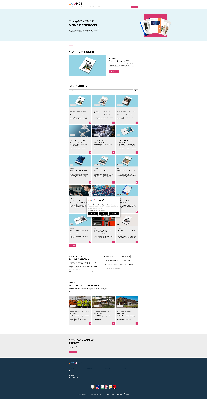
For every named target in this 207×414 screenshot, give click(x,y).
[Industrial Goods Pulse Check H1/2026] (103, 131)
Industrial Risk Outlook (79, 230)
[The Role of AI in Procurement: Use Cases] (80, 190)
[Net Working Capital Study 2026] (127, 131)
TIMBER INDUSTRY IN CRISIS (126, 170)
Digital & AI (83, 6)
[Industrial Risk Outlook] (80, 220)
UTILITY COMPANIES (100, 170)
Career (129, 3)
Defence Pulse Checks (124, 256)
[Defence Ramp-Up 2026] (87, 65)
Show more (72, 245)
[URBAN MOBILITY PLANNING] (127, 101)
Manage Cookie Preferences (95, 394)
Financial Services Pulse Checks (112, 268)
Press (133, 3)
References (100, 6)
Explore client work (75, 327)
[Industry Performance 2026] (80, 160)
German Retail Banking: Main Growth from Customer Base (102, 232)
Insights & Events (92, 6)
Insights (71, 44)
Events (78, 44)
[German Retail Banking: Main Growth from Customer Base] (103, 220)
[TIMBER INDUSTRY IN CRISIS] (127, 160)
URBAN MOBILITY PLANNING (126, 111)
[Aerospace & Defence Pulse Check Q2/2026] (80, 131)
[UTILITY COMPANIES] (103, 160)
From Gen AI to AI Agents (126, 230)
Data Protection (85, 394)
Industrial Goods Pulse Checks (111, 260)
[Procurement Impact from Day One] (80, 302)
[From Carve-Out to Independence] (127, 302)
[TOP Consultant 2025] (114, 387)
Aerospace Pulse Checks (110, 256)
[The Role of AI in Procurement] (103, 190)
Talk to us (74, 351)
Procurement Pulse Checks (110, 264)
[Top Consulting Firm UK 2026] (93, 387)
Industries (71, 6)
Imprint (79, 394)
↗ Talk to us (134, 6)
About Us (124, 3)
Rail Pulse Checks (126, 260)
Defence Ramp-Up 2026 (119, 61)
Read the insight (114, 71)
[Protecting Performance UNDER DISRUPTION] (103, 302)
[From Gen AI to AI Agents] (127, 220)
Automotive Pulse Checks (126, 264)
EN (137, 3)
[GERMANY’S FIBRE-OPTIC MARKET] (103, 101)
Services (77, 6)
